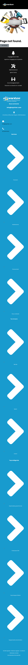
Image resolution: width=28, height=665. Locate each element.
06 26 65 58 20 (5, 131)
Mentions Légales (15, 650)
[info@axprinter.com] (3, 121)
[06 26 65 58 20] (3, 129)
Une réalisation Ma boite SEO (13, 655)
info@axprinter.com (7, 124)
